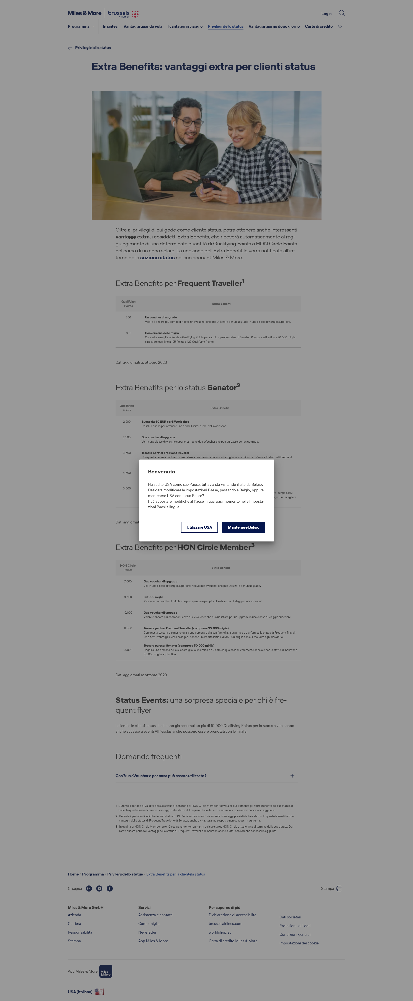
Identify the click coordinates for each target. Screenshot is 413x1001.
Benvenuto (161, 471)
